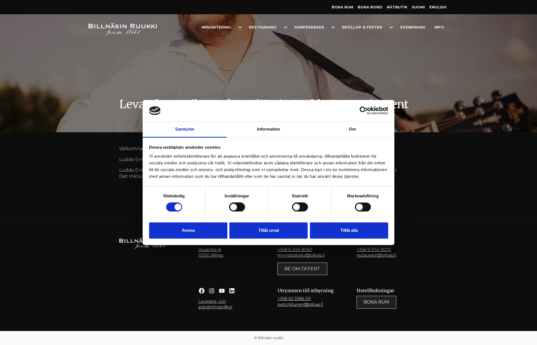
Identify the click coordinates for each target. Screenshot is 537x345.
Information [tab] (268, 129)
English (437, 7)
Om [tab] (352, 129)
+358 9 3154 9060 (294, 249)
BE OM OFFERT (302, 268)
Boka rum (342, 7)
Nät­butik (397, 7)
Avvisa (188, 230)
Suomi (418, 7)
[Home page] (122, 29)
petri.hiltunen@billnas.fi (300, 304)
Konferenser (309, 27)
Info (439, 27)
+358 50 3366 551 (294, 298)
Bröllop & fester (362, 27)
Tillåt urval (268, 230)
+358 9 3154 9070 (374, 249)
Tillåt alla (349, 230)
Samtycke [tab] (184, 129)
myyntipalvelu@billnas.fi (301, 255)
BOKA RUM (376, 302)
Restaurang (263, 27)
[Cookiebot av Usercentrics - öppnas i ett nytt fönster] (363, 111)
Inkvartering (216, 27)
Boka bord (370, 7)
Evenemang (412, 27)
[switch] (237, 207)
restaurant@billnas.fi (376, 255)
